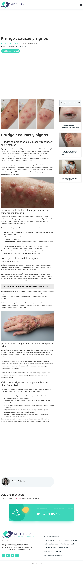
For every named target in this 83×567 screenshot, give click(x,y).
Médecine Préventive (71, 540)
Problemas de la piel (10, 51)
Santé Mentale (48, 551)
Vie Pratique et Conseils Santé (53, 555)
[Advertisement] (41, 21)
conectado (18, 498)
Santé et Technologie (50, 547)
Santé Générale (63, 547)
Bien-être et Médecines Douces (53, 540)
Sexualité (58, 551)
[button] (80, 5)
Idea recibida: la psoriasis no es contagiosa (69, 179)
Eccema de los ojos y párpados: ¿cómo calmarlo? (70, 126)
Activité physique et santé (51, 536)
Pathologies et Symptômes (68, 544)
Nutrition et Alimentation (51, 544)
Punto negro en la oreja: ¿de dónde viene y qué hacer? (69, 152)
